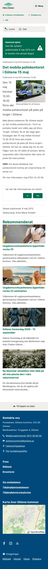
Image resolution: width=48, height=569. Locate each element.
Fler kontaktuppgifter (16, 451)
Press (6, 461)
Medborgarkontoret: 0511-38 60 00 (24, 435)
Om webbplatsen (12, 482)
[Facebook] (5, 543)
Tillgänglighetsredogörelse (17, 492)
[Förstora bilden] (30, 101)
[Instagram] (11, 543)
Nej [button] (37, 196)
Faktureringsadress (15, 446)
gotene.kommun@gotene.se (20, 440)
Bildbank (7, 466)
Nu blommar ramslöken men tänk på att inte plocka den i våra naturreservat (23, 374)
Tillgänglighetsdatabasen (16, 487)
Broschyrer (9, 471)
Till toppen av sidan (25, 406)
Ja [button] (27, 196)
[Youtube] (18, 543)
